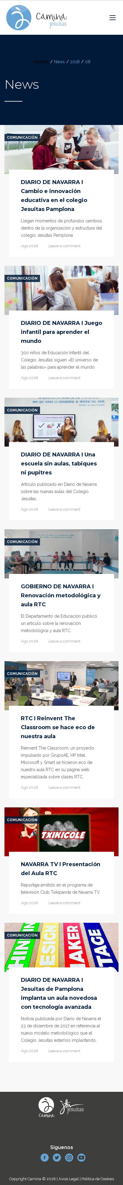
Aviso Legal (69, 1179)
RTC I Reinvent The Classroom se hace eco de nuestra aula (58, 727)
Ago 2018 (29, 246)
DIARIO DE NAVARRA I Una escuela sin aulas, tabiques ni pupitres (59, 463)
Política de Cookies (98, 1179)
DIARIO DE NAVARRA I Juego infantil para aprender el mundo (61, 332)
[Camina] (36, 17)
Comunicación (22, 137)
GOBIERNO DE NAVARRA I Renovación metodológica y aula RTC (61, 595)
